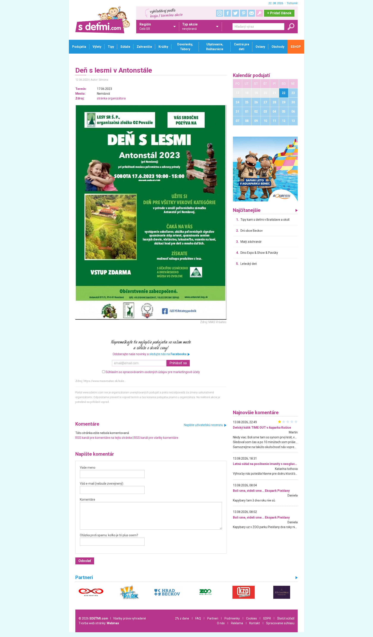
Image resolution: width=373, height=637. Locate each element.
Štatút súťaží (285, 618)
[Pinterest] (243, 13)
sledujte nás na (167, 354)
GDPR (267, 618)
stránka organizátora (111, 98)
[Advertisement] (265, 339)
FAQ (198, 618)
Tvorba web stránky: (99, 623)
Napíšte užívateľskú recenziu (203, 425)
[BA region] (265, 169)
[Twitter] (235, 13)
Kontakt (254, 623)
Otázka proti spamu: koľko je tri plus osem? (109, 535)
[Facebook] (227, 13)
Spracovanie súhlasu (280, 623)
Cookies (251, 618)
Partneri (212, 618)
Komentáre (87, 499)
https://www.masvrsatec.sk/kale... (105, 381)
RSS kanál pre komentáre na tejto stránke (103, 437)
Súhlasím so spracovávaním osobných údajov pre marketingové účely (153, 372)
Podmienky (232, 618)
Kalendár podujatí (251, 75)
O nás (221, 623)
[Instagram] (219, 13)
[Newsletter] (251, 13)
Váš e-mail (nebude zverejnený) (101, 483)
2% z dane (182, 618)
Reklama (237, 623)
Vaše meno (87, 467)
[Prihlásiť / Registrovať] (259, 13)
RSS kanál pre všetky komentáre (156, 437)
